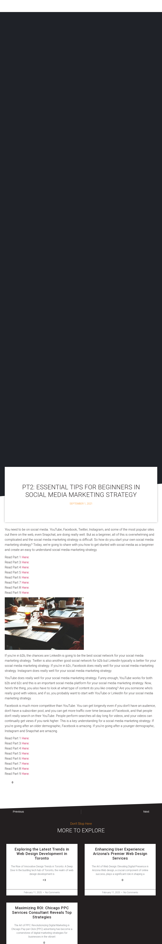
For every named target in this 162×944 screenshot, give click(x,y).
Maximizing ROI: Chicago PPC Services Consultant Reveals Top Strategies (42, 912)
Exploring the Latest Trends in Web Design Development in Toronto (42, 854)
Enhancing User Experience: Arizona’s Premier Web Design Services (120, 854)
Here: (25, 557)
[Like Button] (7, 782)
